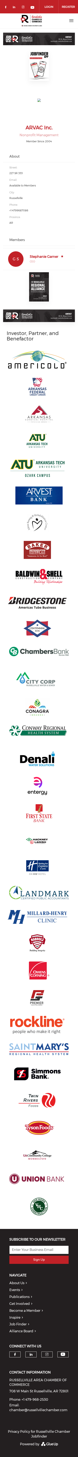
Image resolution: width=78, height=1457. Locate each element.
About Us (16, 1283)
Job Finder (18, 1324)
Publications (19, 1297)
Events (14, 1290)
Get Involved (19, 1304)
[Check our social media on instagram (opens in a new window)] (24, 8)
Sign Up (39, 1260)
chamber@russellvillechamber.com (38, 1410)
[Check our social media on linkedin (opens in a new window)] (15, 8)
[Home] (32, 20)
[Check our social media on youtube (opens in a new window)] (33, 8)
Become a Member (24, 1311)
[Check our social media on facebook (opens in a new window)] (6, 8)
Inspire (14, 1318)
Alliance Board (21, 1331)
